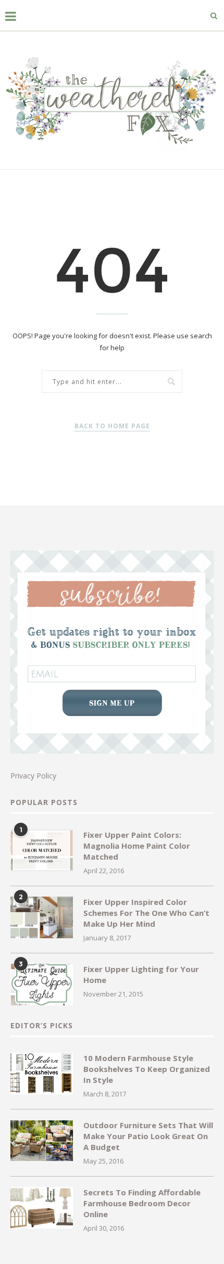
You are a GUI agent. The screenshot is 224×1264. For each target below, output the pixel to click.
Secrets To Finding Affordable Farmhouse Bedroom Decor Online (142, 1203)
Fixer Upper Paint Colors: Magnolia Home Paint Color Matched (136, 845)
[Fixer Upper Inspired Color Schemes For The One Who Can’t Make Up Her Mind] (41, 917)
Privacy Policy (33, 776)
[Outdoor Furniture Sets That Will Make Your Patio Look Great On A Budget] (41, 1140)
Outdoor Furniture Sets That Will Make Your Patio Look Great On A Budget (148, 1136)
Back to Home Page (112, 426)
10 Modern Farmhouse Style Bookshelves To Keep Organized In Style (146, 1069)
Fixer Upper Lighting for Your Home (141, 974)
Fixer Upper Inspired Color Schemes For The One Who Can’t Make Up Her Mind (146, 913)
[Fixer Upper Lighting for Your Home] (41, 984)
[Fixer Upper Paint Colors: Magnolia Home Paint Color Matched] (41, 850)
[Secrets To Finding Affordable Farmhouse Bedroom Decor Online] (41, 1208)
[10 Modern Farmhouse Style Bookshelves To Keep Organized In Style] (41, 1073)
